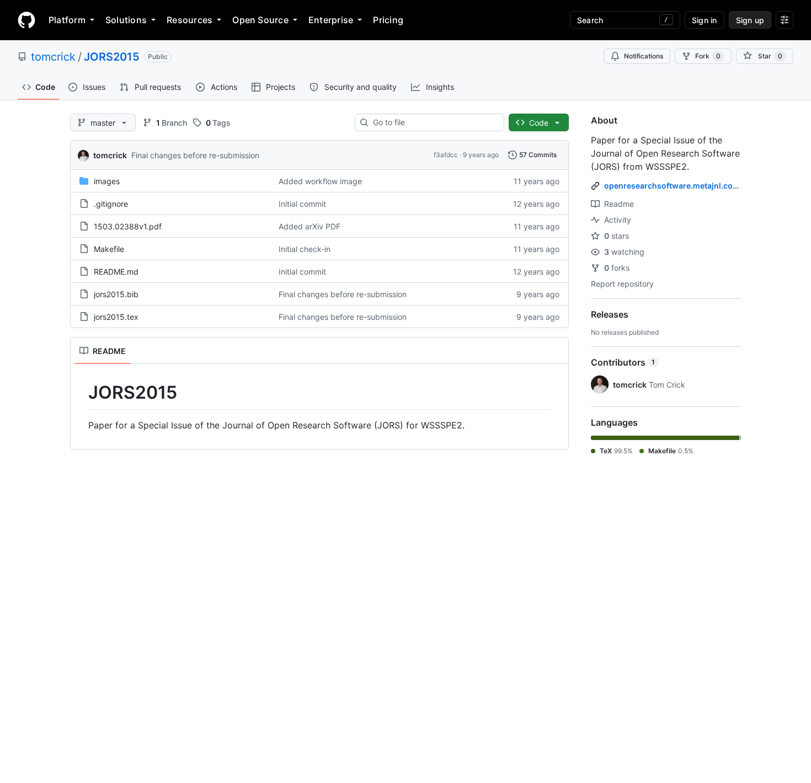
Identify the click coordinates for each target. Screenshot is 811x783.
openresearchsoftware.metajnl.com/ (673, 185)
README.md (116, 271)
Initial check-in (304, 249)
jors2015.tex (116, 316)
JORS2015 (112, 56)
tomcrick (53, 56)
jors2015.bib (116, 294)
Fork (708, 56)
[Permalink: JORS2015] (80, 392)
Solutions (126, 19)
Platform (67, 19)
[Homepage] (26, 20)
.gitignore (111, 203)
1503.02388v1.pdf (128, 226)
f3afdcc (446, 155)
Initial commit (302, 203)
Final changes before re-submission (195, 155)
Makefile (109, 249)
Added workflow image (320, 181)
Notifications (643, 56)
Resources (189, 19)
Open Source (260, 19)
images (107, 181)
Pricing (388, 19)
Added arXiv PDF (309, 226)
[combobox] (434, 122)
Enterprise (330, 19)
